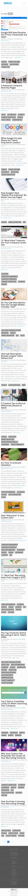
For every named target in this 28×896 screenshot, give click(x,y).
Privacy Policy (14, 883)
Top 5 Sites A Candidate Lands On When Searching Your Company (14, 703)
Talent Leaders (11, 835)
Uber (23, 385)
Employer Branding (8, 468)
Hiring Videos (13, 833)
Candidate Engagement (10, 276)
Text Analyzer (14, 852)
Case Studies (14, 863)
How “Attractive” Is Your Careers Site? (12, 516)
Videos (4, 612)
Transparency (17, 120)
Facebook (21, 281)
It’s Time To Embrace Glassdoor (11, 463)
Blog (14, 860)
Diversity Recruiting (9, 117)
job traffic (5, 172)
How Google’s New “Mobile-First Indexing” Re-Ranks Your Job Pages (14, 195)
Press (14, 874)
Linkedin (5, 555)
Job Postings (14, 64)
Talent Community (17, 444)
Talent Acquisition (8, 174)
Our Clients (14, 871)
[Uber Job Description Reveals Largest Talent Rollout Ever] (14, 345)
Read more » (18, 57)
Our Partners (14, 873)
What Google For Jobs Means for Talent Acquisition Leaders (11, 140)
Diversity (21, 114)
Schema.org (6, 67)
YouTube (11, 612)
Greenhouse (21, 667)
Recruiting (14, 172)
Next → (13, 841)
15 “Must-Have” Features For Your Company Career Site (13, 242)
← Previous (4, 841)
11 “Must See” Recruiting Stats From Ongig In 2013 (13, 576)
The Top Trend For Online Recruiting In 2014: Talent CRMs (13, 634)
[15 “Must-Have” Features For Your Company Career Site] (14, 232)
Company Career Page (9, 281)
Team (14, 870)
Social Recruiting (15, 494)
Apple (3, 114)
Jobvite (10, 735)
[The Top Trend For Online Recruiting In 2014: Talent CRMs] (14, 623)
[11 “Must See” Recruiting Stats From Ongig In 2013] (14, 566)
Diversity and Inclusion (6, 91)
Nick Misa (14, 39)
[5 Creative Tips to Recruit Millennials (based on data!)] (14, 395)
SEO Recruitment (7, 675)
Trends (2, 581)
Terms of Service (14, 881)
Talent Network (7, 683)
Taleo (22, 335)
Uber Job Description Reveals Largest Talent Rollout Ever (12, 355)
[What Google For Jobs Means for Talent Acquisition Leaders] (14, 130)
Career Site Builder (14, 853)
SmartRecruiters (7, 677)
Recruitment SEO (5, 40)
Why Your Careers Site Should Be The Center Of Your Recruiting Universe (13, 755)
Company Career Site (6, 248)
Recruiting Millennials (10, 442)
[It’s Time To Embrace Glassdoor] (14, 454)
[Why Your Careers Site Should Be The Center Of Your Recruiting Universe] (14, 745)
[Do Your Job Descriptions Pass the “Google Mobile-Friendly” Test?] (14, 294)
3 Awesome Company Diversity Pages (11, 86)
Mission (14, 869)
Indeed (11, 552)
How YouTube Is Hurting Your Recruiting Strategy (13, 802)
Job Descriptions (14, 385)
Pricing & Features (14, 855)
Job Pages (5, 64)
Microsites (12, 436)
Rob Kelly (16, 90)
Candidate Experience (9, 279)
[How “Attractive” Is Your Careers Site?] (14, 507)
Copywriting (11, 114)
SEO (24, 222)
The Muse (19, 792)
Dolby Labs (5, 664)
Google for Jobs (14, 61)
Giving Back (14, 875)
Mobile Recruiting (15, 222)
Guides (14, 862)
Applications (6, 830)
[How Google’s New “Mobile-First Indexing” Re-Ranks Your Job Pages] (14, 184)
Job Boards (19, 552)
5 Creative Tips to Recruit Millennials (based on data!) (13, 405)
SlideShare (5, 444)
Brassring (5, 333)
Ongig (22, 833)
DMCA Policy (14, 884)
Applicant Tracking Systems (11, 330)
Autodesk (5, 274)
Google (4, 61)
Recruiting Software (9, 672)
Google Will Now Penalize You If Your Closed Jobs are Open (14, 34)
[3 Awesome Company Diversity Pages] (14, 77)
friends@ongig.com (14, 895)
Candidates (16, 830)
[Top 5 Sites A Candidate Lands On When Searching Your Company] (14, 693)
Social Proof (6, 120)
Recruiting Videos (5, 807)
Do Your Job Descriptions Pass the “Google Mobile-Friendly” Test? (13, 304)
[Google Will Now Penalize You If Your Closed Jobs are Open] (14, 23)
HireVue (4, 670)
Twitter (18, 609)
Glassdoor (20, 492)
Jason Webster (18, 467)
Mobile (2, 201)
